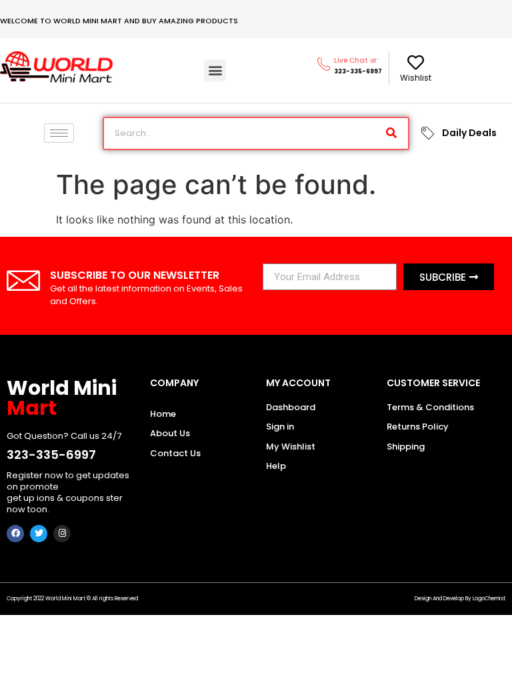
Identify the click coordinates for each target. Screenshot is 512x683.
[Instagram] (62, 533)
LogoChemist (489, 598)
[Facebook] (15, 533)
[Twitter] (38, 533)
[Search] (391, 133)
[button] (215, 70)
